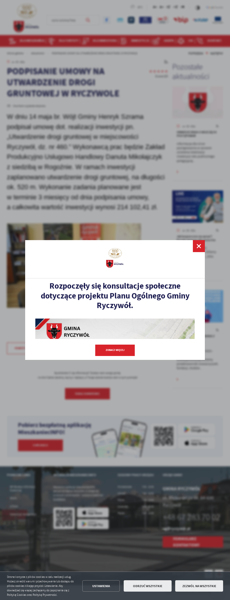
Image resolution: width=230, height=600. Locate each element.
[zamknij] (199, 246)
